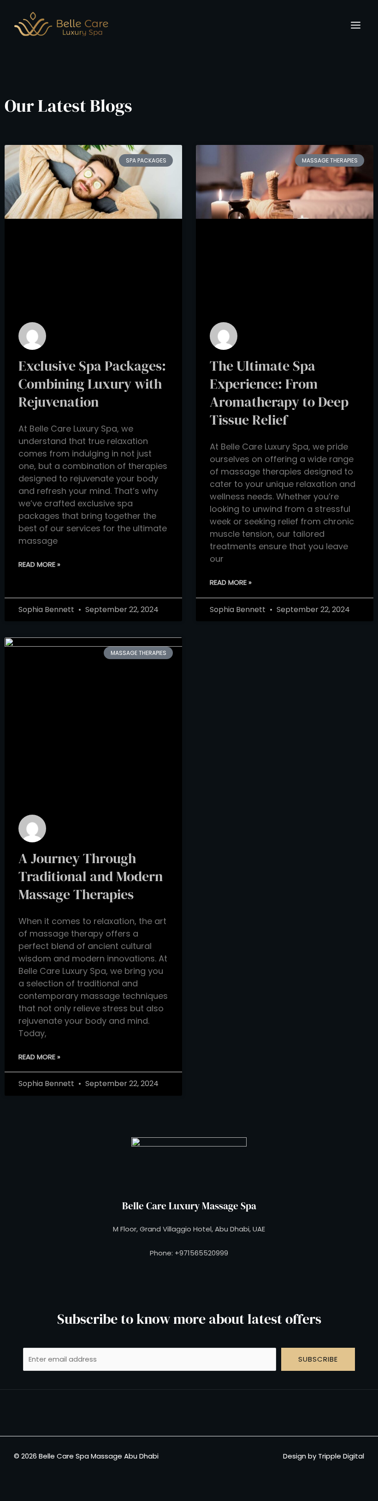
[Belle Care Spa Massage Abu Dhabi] (61, 25)
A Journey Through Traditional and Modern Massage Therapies (90, 876)
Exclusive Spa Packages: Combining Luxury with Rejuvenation (92, 383)
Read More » (39, 564)
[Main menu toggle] (356, 25)
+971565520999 (201, 1253)
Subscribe (318, 1359)
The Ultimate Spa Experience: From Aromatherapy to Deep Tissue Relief (279, 392)
